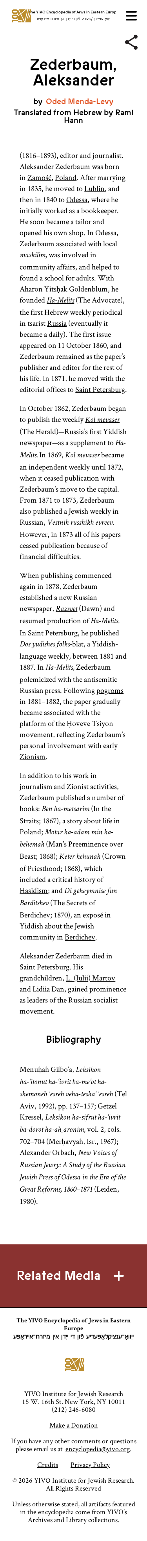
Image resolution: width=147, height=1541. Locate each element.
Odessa (76, 199)
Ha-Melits (60, 301)
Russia (57, 323)
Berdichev (80, 937)
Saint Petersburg (100, 389)
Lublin (94, 188)
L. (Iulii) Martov (90, 978)
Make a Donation (73, 1425)
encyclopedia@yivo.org (97, 1448)
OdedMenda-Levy (80, 101)
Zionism (32, 756)
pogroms (109, 690)
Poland (65, 177)
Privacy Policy (90, 1464)
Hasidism (34, 890)
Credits (47, 1464)
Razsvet (66, 609)
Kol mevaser (102, 420)
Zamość (39, 177)
